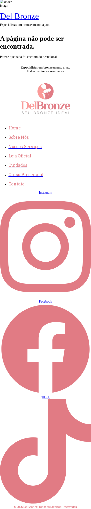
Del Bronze (19, 16)
